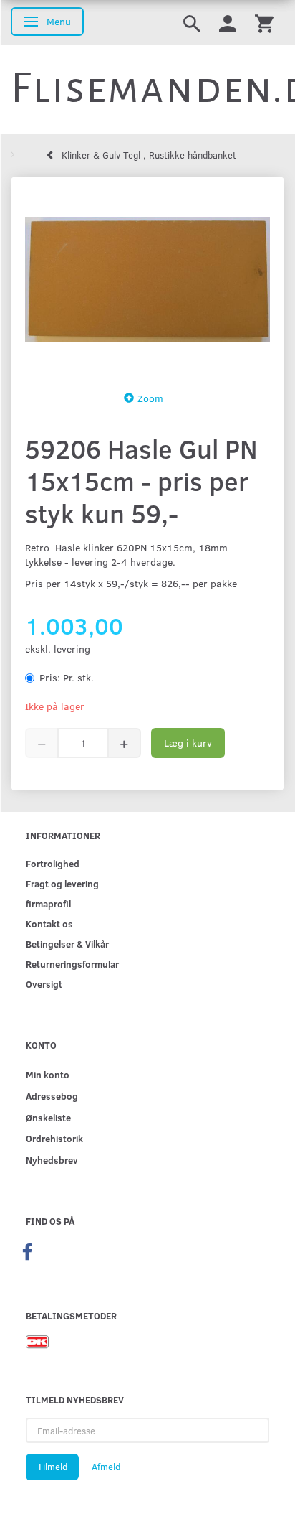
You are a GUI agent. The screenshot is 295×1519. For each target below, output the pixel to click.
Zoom (150, 398)
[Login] (227, 22)
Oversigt (44, 984)
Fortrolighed (52, 863)
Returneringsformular (72, 964)
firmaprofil (48, 903)
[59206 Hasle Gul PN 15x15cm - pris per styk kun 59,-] (147, 279)
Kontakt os (49, 923)
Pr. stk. (66, 677)
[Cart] (264, 22)
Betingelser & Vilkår (67, 944)
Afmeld (106, 1466)
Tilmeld (52, 1466)
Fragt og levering (62, 883)
